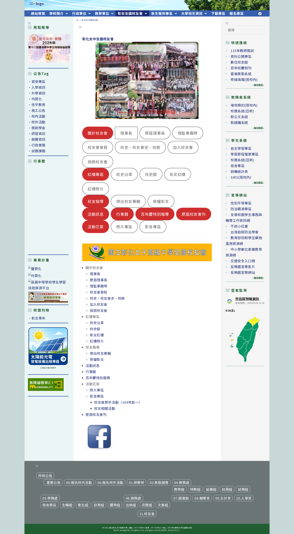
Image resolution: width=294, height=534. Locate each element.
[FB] (99, 436)
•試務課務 (36, 150)
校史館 (151, 174)
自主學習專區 (241, 148)
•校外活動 (36, 121)
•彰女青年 (36, 318)
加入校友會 (183, 147)
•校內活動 (36, 116)
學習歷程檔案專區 (245, 154)
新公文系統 (239, 116)
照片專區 (124, 226)
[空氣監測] (245, 329)
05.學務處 (50, 498)
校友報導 (96, 201)
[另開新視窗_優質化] (48, 268)
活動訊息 (96, 214)
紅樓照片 (96, 188)
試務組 (243, 489)
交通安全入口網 (243, 260)
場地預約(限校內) (244, 105)
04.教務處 (182, 482)
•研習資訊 (36, 133)
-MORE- (256, 85)
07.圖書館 (181, 498)
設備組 (211, 489)
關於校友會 (98, 133)
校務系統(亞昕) (242, 110)
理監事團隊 (188, 133)
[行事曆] (48, 208)
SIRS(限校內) (241, 177)
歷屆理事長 (155, 133)
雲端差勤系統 (241, 73)
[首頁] (77, 20)
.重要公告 (53, 482)
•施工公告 (36, 110)
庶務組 (147, 504)
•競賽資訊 (36, 139)
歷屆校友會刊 (194, 214)
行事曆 (122, 214)
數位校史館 (239, 62)
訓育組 (99, 504)
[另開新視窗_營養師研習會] (48, 297)
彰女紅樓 (178, 174)
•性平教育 (36, 104)
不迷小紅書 (239, 226)
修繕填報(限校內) (244, 79)
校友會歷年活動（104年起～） (118, 402)
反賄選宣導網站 (243, 272)
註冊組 (227, 489)
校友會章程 (98, 147)
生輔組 (67, 504)
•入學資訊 (36, 87)
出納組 (131, 504)
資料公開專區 (241, 56)
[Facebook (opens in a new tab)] (260, 14)
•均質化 (35, 98)
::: (31, 3)
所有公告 (45, 475)
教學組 (179, 489)
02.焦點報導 (159, 482)
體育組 (115, 504)
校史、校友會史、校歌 (140, 147)
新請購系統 (239, 122)
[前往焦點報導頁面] (49, 48)
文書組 (163, 504)
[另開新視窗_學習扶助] (48, 285)
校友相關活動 (104, 408)
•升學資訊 (36, 93)
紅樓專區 (96, 174)
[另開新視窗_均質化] (48, 275)
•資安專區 (36, 81)
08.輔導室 (202, 498)
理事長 (126, 133)
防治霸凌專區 (241, 208)
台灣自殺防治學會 (245, 231)
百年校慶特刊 (241, 67)
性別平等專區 (241, 203)
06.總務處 (133, 498)
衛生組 (83, 504)
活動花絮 (96, 226)
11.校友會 (147, 513)
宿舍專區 (237, 165)
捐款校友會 (98, 161)
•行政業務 (36, 145)
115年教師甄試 (242, 50)
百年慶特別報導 (155, 214)
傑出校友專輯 (128, 201)
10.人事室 (244, 498)
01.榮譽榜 (136, 482)
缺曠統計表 (239, 171)
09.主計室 (223, 498)
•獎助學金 (36, 127)
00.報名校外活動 (110, 482)
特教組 (195, 489)
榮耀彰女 (161, 201)
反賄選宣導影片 (243, 266)
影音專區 (153, 226)
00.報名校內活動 (79, 482)
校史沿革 (124, 174)
